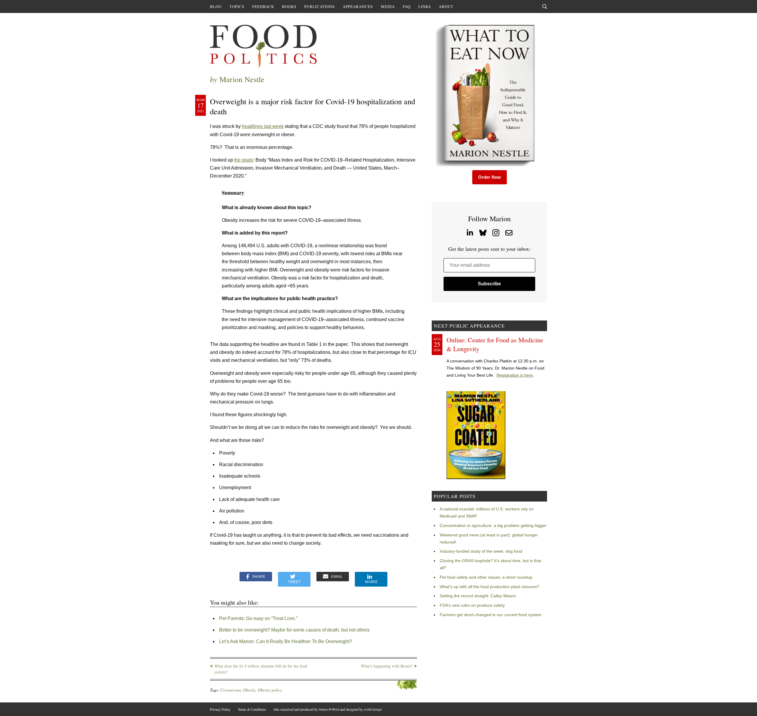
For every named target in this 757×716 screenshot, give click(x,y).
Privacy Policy (220, 709)
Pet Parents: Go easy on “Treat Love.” (258, 618)
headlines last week (263, 126)
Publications (319, 6)
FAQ (406, 6)
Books (289, 6)
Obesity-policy (270, 690)
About (446, 6)
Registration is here (514, 375)
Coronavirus (230, 690)
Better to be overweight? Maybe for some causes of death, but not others (294, 629)
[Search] (544, 6)
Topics (236, 6)
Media (388, 6)
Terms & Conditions (252, 709)
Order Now (489, 177)
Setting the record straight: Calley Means (478, 595)
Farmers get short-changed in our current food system (490, 614)
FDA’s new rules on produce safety (472, 605)
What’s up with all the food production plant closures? (489, 586)
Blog (215, 6)
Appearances (358, 6)
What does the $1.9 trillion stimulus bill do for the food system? (260, 669)
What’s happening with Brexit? (387, 666)
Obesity (249, 690)
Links (424, 6)
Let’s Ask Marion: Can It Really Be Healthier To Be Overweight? (285, 641)
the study (243, 159)
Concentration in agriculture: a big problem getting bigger (493, 525)
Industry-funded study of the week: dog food (481, 551)
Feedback (263, 6)
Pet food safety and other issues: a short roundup (486, 577)
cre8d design (373, 709)
